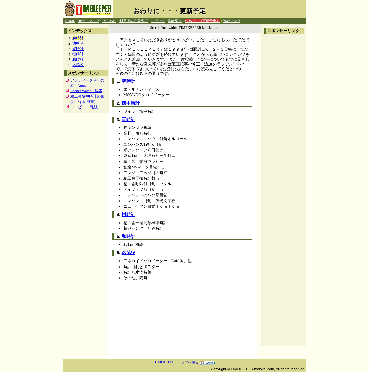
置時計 (78, 49)
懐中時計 (79, 43)
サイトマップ (88, 21)
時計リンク (231, 21)
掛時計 (78, 54)
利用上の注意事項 (133, 21)
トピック (158, 21)
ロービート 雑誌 (84, 107)
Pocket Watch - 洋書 (86, 91)
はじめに (109, 21)
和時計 (78, 59)
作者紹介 (175, 21)
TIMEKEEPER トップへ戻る (177, 362)
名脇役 (78, 65)
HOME (70, 21)
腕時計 (128, 81)
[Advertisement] (284, 112)
